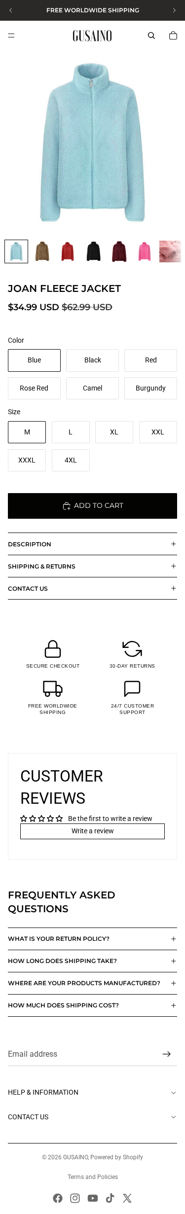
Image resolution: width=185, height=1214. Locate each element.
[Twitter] (127, 1198)
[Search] (151, 35)
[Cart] (173, 35)
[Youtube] (93, 1198)
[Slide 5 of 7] (119, 251)
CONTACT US (28, 588)
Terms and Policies (93, 1177)
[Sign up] (166, 1054)
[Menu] (11, 35)
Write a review (93, 831)
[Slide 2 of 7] (42, 251)
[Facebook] (58, 1198)
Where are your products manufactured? (84, 983)
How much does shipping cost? (63, 1005)
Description (29, 544)
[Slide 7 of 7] (170, 251)
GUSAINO (75, 1157)
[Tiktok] (110, 1198)
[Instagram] (75, 1198)
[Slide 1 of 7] (16, 251)
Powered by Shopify (116, 1157)
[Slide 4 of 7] (93, 251)
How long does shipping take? (62, 960)
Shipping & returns (41, 566)
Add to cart (98, 505)
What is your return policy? (59, 938)
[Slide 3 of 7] (67, 251)
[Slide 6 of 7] (144, 251)
